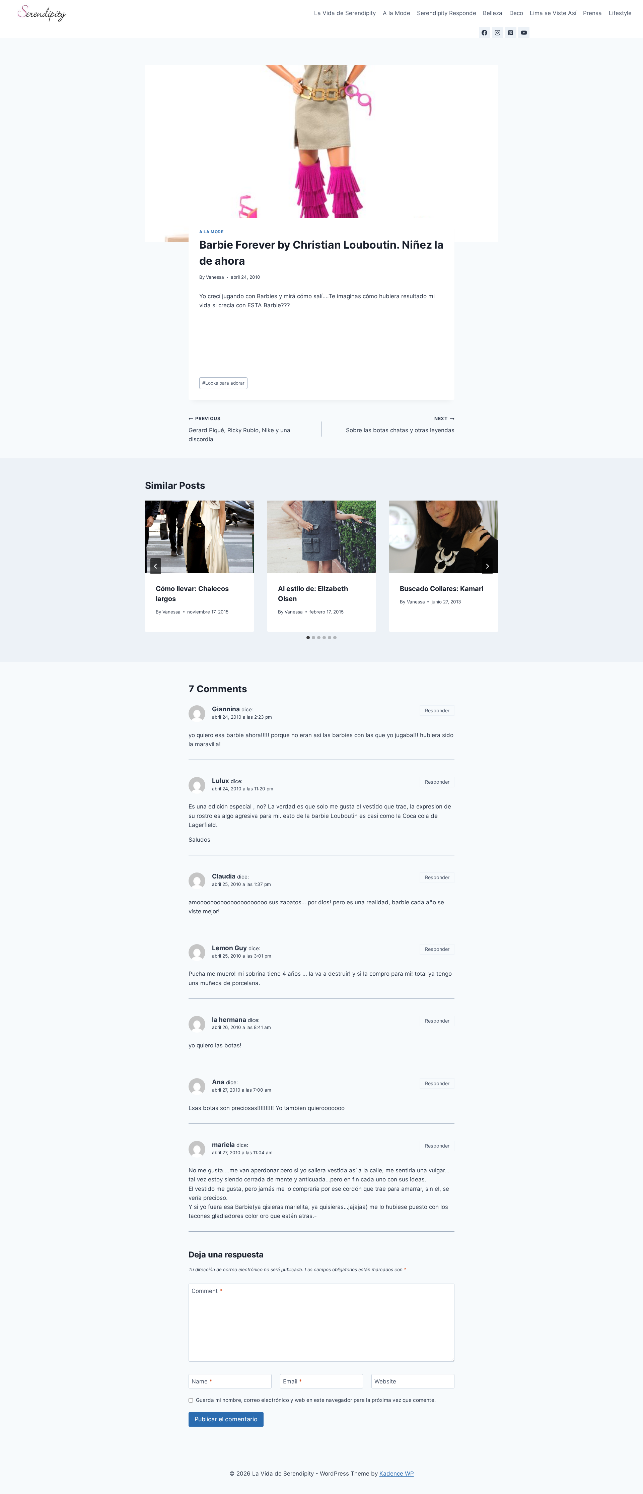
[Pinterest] (510, 32)
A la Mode (396, 13)
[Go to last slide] (155, 566)
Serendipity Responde (446, 13)
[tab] (308, 637)
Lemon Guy (229, 948)
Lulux (220, 781)
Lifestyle (620, 13)
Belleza (492, 13)
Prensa (592, 13)
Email (292, 1381)
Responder (437, 710)
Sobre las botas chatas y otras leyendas (400, 425)
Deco (516, 13)
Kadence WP (396, 1473)
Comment (207, 1291)
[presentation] (199, 537)
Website (385, 1381)
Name (202, 1381)
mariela (223, 1145)
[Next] (487, 566)
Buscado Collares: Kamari (441, 589)
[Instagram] (497, 32)
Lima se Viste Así (553, 13)
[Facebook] (484, 32)
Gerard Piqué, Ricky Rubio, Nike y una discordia (239, 429)
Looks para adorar (223, 383)
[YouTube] (523, 32)
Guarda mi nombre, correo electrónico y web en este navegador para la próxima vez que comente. (316, 1400)
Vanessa (215, 277)
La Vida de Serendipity (345, 13)
